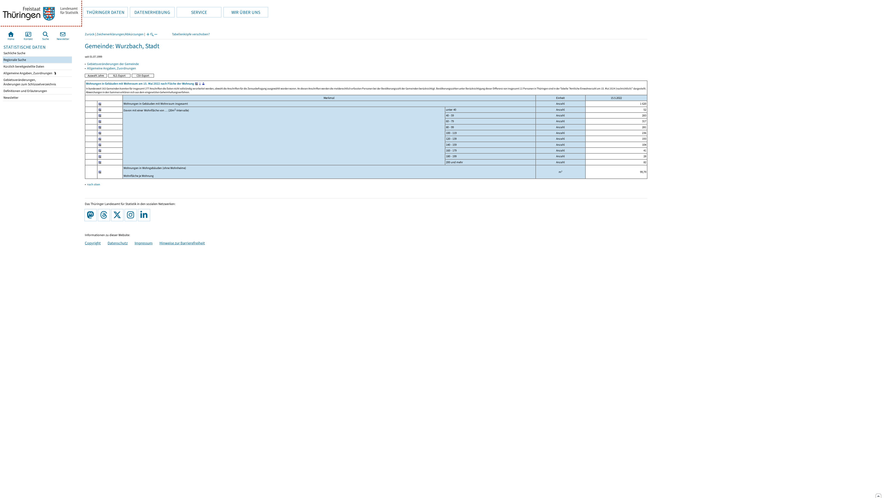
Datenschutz (118, 243)
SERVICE (192, 12)
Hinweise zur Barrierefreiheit (182, 243)
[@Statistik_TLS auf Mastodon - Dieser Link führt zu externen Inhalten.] (91, 215)
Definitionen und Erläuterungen (25, 91)
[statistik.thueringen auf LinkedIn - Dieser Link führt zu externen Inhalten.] (145, 215)
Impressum (144, 243)
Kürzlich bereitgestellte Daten (23, 66)
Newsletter (10, 97)
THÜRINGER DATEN (103, 12)
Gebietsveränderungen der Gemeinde (113, 64)
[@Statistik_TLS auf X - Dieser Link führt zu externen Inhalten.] (118, 215)
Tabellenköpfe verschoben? (191, 34)
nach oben (93, 184)
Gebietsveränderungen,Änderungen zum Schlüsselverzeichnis (29, 82)
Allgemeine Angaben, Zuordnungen (28, 73)
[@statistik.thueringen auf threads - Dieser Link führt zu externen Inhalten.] (105, 215)
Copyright (93, 243)
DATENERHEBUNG (150, 12)
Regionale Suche (14, 60)
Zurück (89, 34)
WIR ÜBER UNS (241, 12)
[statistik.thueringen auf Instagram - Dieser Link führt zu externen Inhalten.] (131, 215)
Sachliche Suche (14, 53)
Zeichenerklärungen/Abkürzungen (120, 34)
